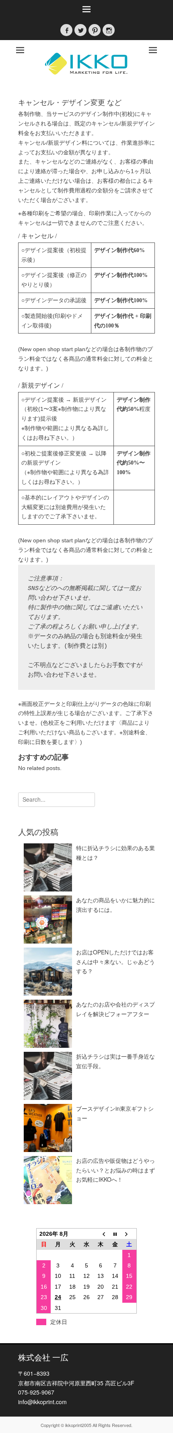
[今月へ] (115, 1234)
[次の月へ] (129, 1234)
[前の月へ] (101, 1234)
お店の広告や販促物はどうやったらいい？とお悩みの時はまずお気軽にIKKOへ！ (115, 1170)
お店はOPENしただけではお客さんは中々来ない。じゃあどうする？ (115, 961)
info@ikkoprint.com (42, 1402)
